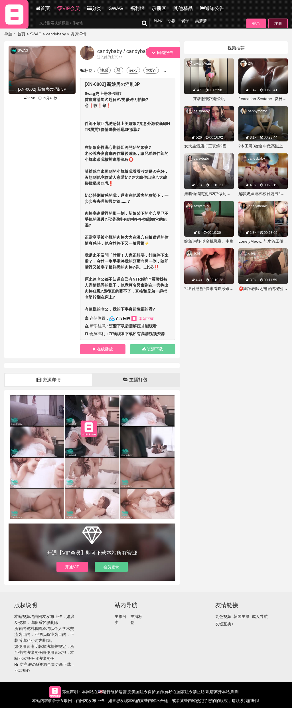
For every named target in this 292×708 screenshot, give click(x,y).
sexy (133, 70)
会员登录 (111, 567)
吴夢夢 (201, 21)
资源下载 (155, 349)
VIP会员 (71, 8)
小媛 (172, 21)
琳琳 (158, 21)
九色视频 (223, 616)
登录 (256, 23)
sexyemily (201, 206)
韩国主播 (242, 616)
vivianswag (202, 64)
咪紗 (197, 253)
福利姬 (137, 8)
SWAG (116, 8)
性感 (104, 70)
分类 (97, 8)
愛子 (185, 21)
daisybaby (202, 111)
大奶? (151, 70)
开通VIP (72, 567)
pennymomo (257, 111)
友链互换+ (224, 624)
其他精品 (183, 8)
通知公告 (214, 8)
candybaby (56, 34)
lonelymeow (257, 206)
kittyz (252, 253)
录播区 (159, 8)
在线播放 (105, 349)
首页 (45, 8)
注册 (278, 23)
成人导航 (260, 616)
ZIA (250, 64)
